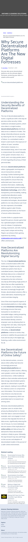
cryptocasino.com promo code (11, 238)
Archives (3, 526)
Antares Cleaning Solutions (14, 14)
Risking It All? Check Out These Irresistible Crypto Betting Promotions (16, 496)
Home (4, 32)
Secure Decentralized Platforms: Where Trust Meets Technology (16, 467)
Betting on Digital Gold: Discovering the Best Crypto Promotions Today (15, 486)
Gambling (9, 32)
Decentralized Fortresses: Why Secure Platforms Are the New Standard (16, 456)
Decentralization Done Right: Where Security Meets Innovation (17, 476)
